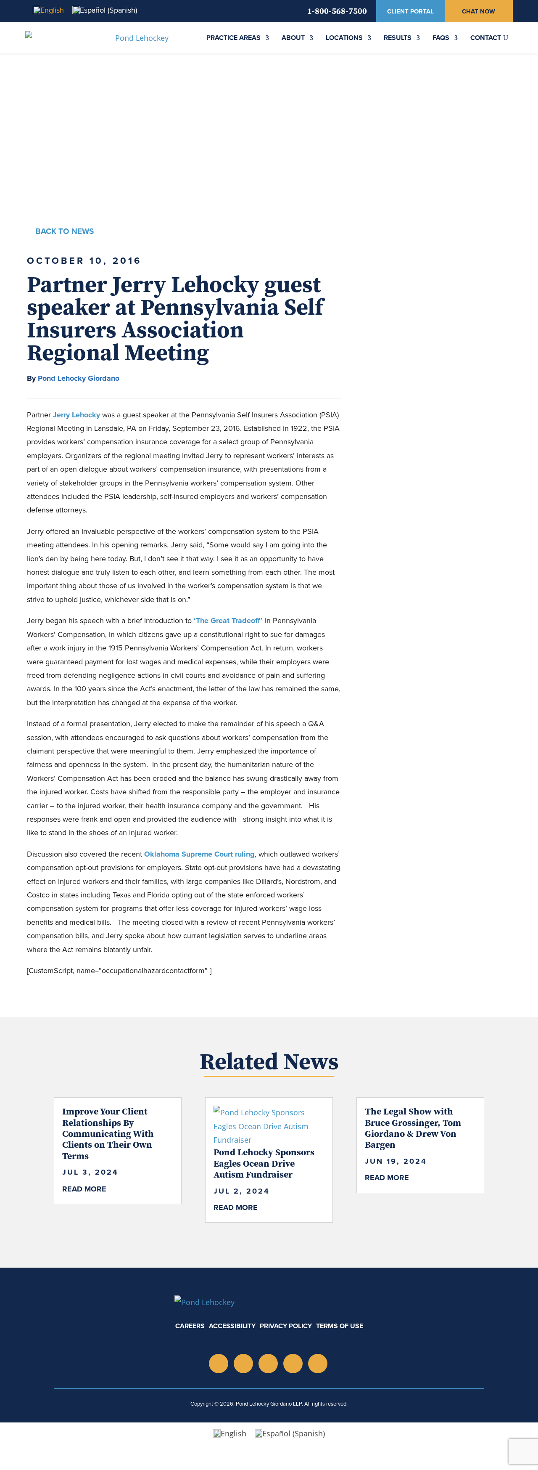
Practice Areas (233, 37)
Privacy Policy (286, 1326)
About (293, 37)
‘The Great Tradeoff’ (228, 620)
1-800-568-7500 (337, 11)
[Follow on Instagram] (218, 1363)
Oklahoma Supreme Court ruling (199, 854)
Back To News (64, 231)
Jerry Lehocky (76, 414)
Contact (485, 37)
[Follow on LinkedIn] (243, 1363)
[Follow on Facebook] (317, 1363)
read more (84, 1188)
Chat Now (478, 11)
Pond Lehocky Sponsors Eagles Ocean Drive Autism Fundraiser (264, 1163)
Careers (190, 1326)
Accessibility (232, 1326)
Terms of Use (339, 1326)
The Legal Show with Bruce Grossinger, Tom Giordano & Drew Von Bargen (413, 1128)
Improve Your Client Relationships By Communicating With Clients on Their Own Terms (108, 1133)
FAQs (441, 37)
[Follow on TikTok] (293, 1363)
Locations (344, 37)
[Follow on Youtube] (268, 1363)
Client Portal (410, 11)
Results (397, 37)
